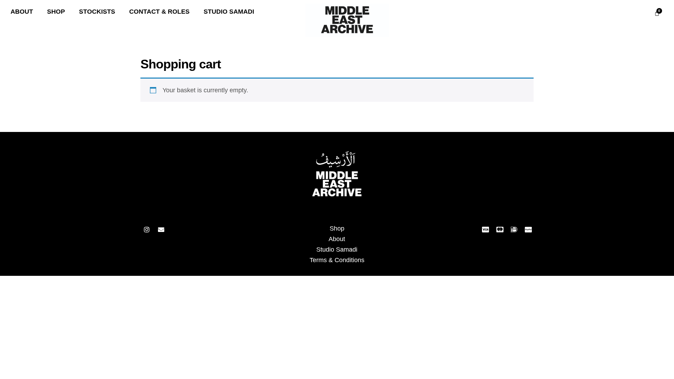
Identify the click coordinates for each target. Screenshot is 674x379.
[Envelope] (161, 229)
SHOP (56, 11)
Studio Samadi (336, 249)
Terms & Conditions (337, 260)
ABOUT (22, 11)
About (337, 238)
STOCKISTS (97, 11)
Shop (337, 228)
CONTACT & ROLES (159, 11)
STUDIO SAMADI (229, 11)
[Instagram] (146, 229)
